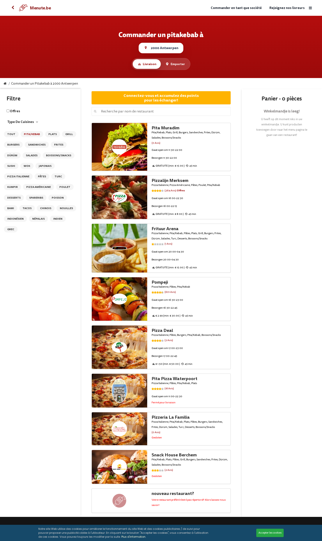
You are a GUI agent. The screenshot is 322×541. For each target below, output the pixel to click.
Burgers (13, 145)
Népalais (38, 219)
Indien (57, 219)
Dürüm (12, 155)
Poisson (58, 198)
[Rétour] (12, 8)
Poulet (64, 187)
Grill (69, 134)
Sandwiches (37, 145)
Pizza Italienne (18, 176)
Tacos (27, 208)
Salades (31, 155)
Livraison (149, 64)
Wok (27, 166)
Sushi (11, 166)
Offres (15, 111)
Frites (58, 145)
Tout (11, 134)
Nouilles (66, 208)
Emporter (178, 64)
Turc (58, 176)
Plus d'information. (133, 537)
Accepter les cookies (269, 533)
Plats (52, 134)
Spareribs (36, 198)
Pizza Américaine (38, 187)
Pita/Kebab (32, 134)
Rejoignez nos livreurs (287, 8)
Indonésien (15, 219)
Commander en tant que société (236, 8)
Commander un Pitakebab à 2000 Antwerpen (44, 83)
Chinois (45, 208)
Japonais (45, 166)
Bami (10, 208)
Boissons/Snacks (58, 155)
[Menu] (310, 8)
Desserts (14, 198)
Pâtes (42, 176)
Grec (10, 229)
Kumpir (12, 187)
